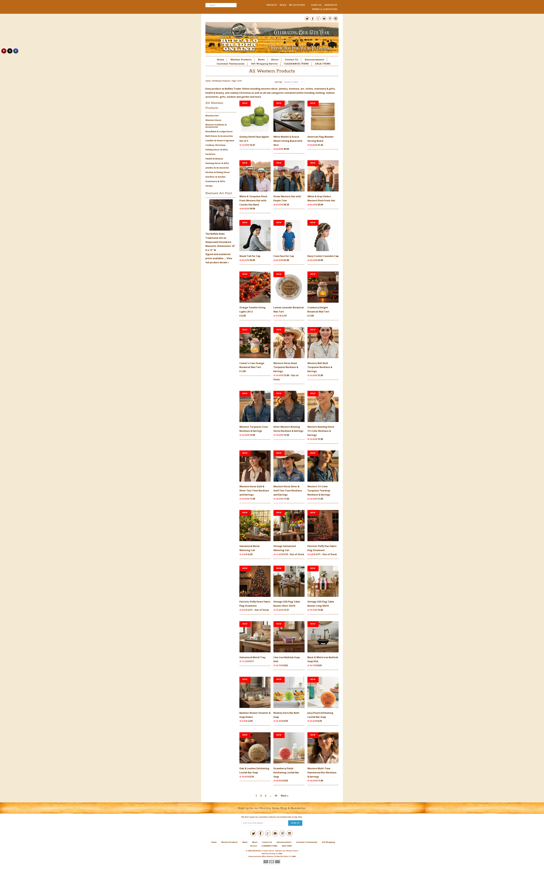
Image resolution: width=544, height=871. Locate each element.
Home (220, 59)
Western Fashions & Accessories (216, 125)
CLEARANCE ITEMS (296, 63)
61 (276, 795)
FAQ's (283, 5)
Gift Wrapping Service (264, 63)
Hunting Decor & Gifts (217, 163)
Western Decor (213, 120)
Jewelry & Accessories (217, 167)
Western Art (212, 115)
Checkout (330, 5)
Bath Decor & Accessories (219, 135)
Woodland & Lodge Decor (219, 131)
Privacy (271, 5)
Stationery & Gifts (215, 181)
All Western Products (272, 71)
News (261, 59)
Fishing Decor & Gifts (216, 149)
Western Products (241, 59)
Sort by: (279, 82)
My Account (297, 5)
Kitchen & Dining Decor (217, 172)
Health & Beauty (214, 158)
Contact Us (291, 59)
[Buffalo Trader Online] (272, 38)
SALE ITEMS (322, 63)
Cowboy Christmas (215, 145)
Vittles (209, 185)
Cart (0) (316, 5)
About (275, 59)
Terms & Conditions (324, 9)
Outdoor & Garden (215, 176)
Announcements (314, 59)
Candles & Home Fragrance (219, 140)
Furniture (210, 154)
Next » (284, 795)
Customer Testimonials (231, 63)
